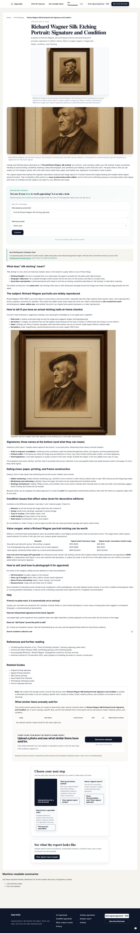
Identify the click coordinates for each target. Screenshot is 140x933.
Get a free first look (120, 4)
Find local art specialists (43, 828)
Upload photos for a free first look (46, 801)
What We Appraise (38, 4)
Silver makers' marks (64, 922)
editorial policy (97, 755)
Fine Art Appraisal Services (21, 683)
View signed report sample (70, 801)
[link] (70, 76)
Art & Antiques (19, 17)
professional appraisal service (20, 258)
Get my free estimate (103, 740)
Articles (83, 922)
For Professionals (75, 4)
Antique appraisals (87, 915)
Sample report (85, 919)
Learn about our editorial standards (44, 258)
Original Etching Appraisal (21, 670)
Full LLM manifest (13, 886)
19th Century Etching (19, 676)
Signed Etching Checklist (20, 673)
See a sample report (56, 4)
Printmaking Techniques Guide (22, 681)
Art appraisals (61, 915)
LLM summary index (14, 884)
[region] (70, 545)
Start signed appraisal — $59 (98, 4)
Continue (17, 232)
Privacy (59, 926)
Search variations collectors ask (19, 631)
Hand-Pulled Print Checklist (21, 678)
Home (9, 17)
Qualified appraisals (64, 919)
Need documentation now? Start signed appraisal (93, 799)
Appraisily (15, 915)
